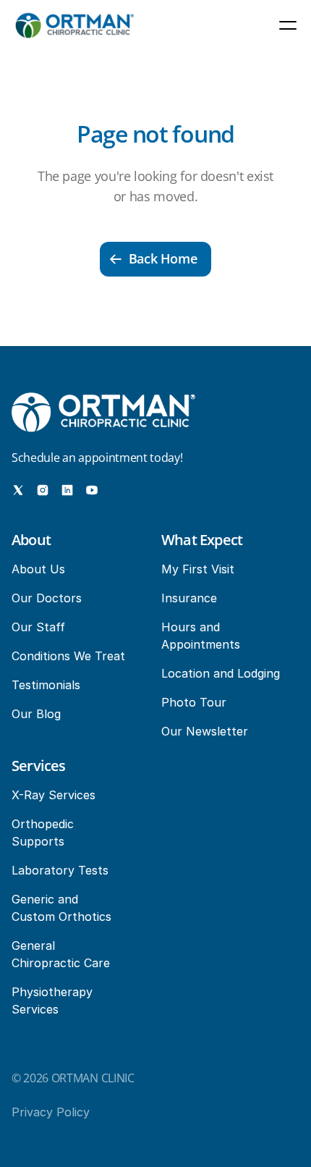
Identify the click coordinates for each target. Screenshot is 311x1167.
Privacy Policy (51, 1112)
